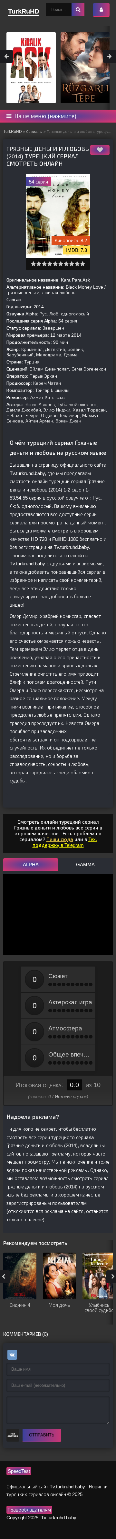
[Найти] (78, 9)
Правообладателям (29, 1510)
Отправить (41, 1435)
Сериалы (34, 131)
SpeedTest (19, 1471)
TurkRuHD (12, 131)
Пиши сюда (59, 839)
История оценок (71, 1096)
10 (82, 263)
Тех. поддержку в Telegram (65, 842)
